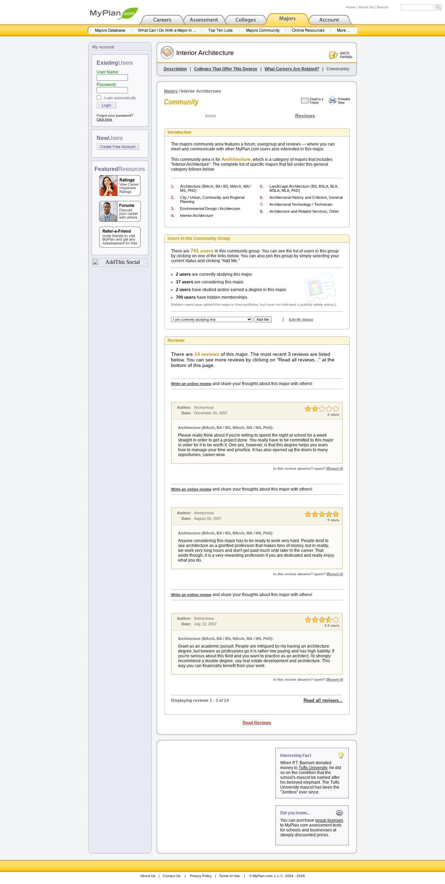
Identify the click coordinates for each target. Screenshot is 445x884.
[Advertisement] (216, 791)
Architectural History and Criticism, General (305, 197)
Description (175, 69)
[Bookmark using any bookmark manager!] (120, 265)
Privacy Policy (201, 876)
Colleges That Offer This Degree (225, 69)
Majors (171, 91)
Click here (104, 119)
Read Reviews (257, 722)
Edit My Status (301, 319)
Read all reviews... (323, 700)
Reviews (305, 115)
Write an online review (191, 384)
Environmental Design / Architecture (210, 208)
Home (350, 7)
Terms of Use (229, 876)
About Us (365, 7)
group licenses (329, 820)
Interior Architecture (196, 215)
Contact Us (171, 876)
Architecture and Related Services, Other (304, 211)
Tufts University (313, 767)
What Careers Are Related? (292, 69)
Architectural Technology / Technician (300, 204)
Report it (334, 468)
